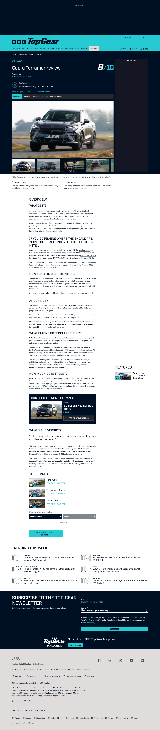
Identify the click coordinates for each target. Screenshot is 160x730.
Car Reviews (23, 54)
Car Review (17, 61)
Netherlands (84, 718)
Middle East (30, 723)
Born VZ (44, 213)
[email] (56, 86)
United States (143, 38)
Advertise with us (53, 676)
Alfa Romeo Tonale (37, 267)
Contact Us (16, 670)
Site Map (90, 676)
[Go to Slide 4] (97, 165)
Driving (27, 97)
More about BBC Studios (23, 700)
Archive (87, 670)
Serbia (110, 718)
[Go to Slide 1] (23, 165)
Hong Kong (40, 718)
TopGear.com (24, 83)
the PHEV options (56, 226)
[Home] (38, 41)
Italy (61, 718)
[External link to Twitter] (120, 660)
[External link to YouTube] (131, 660)
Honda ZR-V (52, 258)
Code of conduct (35, 676)
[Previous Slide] (15, 130)
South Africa (123, 718)
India (53, 718)
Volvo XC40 (88, 258)
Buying (45, 97)
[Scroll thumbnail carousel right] (110, 164)
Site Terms (19, 676)
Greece (28, 718)
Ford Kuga (42, 258)
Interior (36, 97)
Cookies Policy (43, 670)
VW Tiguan (33, 253)
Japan (71, 718)
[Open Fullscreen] (110, 154)
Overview (17, 97)
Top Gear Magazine (73, 676)
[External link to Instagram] (109, 660)
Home (14, 54)
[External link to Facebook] (99, 660)
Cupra (31, 54)
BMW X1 (54, 267)
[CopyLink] (38, 86)
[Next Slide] (110, 130)
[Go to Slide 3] (72, 165)
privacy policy (89, 622)
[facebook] (43, 86)
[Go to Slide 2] (48, 165)
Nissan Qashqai (86, 255)
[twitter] (47, 86)
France (17, 718)
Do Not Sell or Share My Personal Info (66, 670)
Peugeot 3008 (87, 265)
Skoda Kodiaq (84, 250)
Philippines (98, 718)
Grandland (74, 258)
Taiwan (17, 723)
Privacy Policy (29, 670)
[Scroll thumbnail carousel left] (104, 164)
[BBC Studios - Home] (17, 658)
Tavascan (78, 211)
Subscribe (114, 629)
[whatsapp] (52, 86)
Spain (136, 718)
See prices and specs (79, 418)
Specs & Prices (56, 97)
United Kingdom (130, 38)
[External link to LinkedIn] (142, 660)
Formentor (71, 219)
